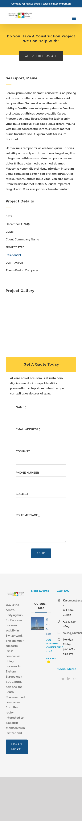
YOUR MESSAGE (27, 515)
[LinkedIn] (68, 678)
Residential (13, 255)
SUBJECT (22, 494)
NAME (21, 407)
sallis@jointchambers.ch (57, 3)
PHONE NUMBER (27, 472)
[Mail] (74, 678)
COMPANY (23, 451)
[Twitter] (62, 678)
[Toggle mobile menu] (74, 18)
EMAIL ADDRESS (28, 429)
